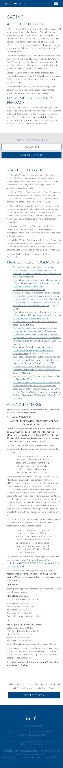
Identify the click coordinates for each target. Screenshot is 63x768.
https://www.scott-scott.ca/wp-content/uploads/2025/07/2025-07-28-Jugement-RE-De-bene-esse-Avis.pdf (33, 563)
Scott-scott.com (34, 695)
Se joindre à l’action (31, 155)
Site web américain (31, 726)
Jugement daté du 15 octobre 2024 (29, 289)
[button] (56, 3)
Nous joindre (31, 146)
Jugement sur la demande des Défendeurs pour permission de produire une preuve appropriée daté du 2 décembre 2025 (36, 369)
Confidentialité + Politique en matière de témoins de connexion (31, 733)
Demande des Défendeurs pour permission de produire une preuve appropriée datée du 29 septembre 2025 (34, 350)
